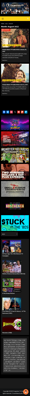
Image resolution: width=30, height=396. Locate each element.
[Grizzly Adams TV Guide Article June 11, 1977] (15, 73)
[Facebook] (4, 112)
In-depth (9, 45)
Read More (4, 60)
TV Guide (18, 45)
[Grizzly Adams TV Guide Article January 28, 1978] (15, 38)
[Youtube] (18, 112)
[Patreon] (22, 112)
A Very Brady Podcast (8, 293)
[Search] (28, 18)
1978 (4, 45)
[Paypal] (26, 112)
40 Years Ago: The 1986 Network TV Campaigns (12, 255)
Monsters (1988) (7, 332)
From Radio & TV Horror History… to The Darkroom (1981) (14, 312)
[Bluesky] (8, 112)
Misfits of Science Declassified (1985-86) (13, 273)
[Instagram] (11, 112)
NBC (14, 45)
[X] (15, 112)
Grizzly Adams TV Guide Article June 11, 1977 (15, 85)
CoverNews (15, 393)
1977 (4, 80)
